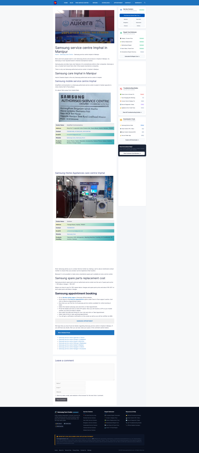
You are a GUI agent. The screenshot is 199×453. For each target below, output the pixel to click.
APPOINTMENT (118, 2)
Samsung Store (80, 138)
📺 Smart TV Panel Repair (111, 427)
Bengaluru (126, 22)
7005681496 (70, 131)
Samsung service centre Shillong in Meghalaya (72, 343)
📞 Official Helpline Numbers (133, 425)
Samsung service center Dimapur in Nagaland (72, 339)
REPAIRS (95, 2)
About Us (61, 450)
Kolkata (138, 25)
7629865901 (71, 228)
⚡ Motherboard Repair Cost (112, 422)
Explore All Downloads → (132, 140)
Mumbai (126, 19)
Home (57, 54)
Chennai (126, 25)
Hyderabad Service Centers (90, 425)
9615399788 (86, 131)
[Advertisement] (132, 73)
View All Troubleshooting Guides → (132, 112)
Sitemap (89, 450)
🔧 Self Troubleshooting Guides (133, 422)
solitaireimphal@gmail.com (75, 231)
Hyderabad (138, 22)
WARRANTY (138, 2)
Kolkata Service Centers (89, 430)
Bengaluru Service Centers (90, 422)
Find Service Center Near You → (132, 15)
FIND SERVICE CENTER (81, 2)
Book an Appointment (77, 299)
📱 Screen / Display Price (111, 417)
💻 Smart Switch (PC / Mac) (133, 417)
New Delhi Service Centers (90, 420)
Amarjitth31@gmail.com (74, 134)
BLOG (71, 2)
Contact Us (83, 450)
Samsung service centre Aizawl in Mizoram (71, 341)
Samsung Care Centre (66, 54)
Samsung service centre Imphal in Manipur (71, 345)
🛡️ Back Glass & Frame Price (112, 425)
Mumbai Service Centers (89, 417)
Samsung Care (71, 138)
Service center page (69, 297)
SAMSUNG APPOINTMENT (85, 321)
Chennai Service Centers (89, 427)
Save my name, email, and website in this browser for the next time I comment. (80, 395)
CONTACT (128, 2)
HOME (66, 2)
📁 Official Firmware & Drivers (133, 415)
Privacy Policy (76, 450)
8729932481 (78, 131)
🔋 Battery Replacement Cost (112, 420)
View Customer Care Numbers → (132, 153)
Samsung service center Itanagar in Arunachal (72, 348)
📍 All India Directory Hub (89, 415)
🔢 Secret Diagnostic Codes (133, 420)
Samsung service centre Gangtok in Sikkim (71, 347)
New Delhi (138, 19)
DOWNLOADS (106, 2)
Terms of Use (68, 450)
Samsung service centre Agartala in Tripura (71, 337)
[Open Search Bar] (145, 2)
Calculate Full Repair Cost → (132, 56)
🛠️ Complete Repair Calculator (112, 415)
